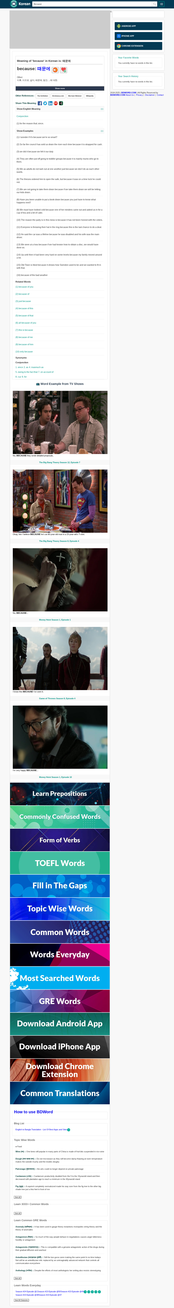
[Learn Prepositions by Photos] (60, 804)
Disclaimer (150, 95)
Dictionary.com (58, 96)
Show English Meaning (60, 109)
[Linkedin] (51, 104)
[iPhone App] (60, 1057)
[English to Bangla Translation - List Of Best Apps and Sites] (68, 1130)
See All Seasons (21, 1300)
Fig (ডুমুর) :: (20, 1186)
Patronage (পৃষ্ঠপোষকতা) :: (26, 1169)
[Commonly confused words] (60, 827)
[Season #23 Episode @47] (99, 1292)
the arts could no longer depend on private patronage (49, 1169)
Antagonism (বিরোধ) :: (25, 1237)
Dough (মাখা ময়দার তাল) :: (26, 1159)
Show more (60, 88)
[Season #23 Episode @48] (96, 1292)
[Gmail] (56, 104)
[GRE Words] (60, 1011)
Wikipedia (90, 96)
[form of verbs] (60, 850)
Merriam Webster (75, 96)
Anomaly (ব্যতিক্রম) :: (25, 1227)
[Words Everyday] (60, 965)
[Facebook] (40, 104)
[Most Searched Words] (60, 988)
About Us (130, 95)
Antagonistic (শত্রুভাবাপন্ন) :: (28, 1247)
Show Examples (60, 131)
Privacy (139, 95)
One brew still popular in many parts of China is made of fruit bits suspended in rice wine (59, 1151)
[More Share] (61, 104)
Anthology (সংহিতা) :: (24, 1270)
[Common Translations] (60, 1103)
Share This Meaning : (26, 103)
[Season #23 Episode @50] (89, 1292)
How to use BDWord (33, 1111)
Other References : (25, 96)
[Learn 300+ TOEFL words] (60, 873)
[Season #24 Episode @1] (85, 1292)
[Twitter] (45, 104)
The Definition (42, 96)
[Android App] (60, 1034)
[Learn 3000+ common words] (60, 942)
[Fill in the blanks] (60, 896)
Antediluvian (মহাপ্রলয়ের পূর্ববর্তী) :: (29, 1257)
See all (17, 1197)
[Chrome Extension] (60, 1080)
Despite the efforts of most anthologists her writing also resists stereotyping (58, 1270)
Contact (160, 95)
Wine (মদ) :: (20, 1151)
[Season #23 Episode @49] (92, 1292)
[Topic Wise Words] (60, 919)
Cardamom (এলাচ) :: (24, 1176)
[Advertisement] (59, 29)
